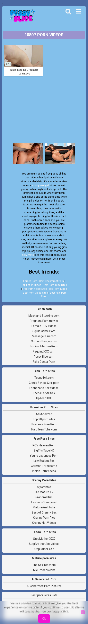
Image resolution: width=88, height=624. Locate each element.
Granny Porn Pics (44, 517)
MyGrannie (44, 487)
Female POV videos (44, 326)
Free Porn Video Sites (34, 288)
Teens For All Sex (44, 393)
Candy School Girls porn (44, 382)
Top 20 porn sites (44, 419)
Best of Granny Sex (44, 512)
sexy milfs (28, 254)
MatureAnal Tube (44, 507)
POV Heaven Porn (44, 445)
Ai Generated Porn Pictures (44, 586)
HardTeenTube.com (44, 429)
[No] (83, 612)
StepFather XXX (44, 549)
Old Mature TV (44, 492)
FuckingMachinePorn (44, 346)
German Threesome (44, 465)
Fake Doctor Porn (44, 361)
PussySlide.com (44, 356)
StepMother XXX (44, 538)
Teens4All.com (44, 377)
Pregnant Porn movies (44, 320)
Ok (44, 618)
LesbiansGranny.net (44, 502)
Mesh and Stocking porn (44, 315)
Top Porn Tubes (58, 288)
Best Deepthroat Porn (51, 281)
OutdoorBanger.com (44, 341)
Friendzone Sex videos (44, 388)
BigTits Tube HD (44, 450)
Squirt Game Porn (44, 331)
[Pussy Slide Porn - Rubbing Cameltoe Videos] (21, 16)
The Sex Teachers (44, 565)
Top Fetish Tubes (31, 284)
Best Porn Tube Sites (55, 284)
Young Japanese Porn (44, 455)
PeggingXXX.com (44, 351)
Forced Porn (30, 281)
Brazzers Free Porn (44, 424)
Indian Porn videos (44, 471)
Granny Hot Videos (44, 522)
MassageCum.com (44, 336)
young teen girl (40, 185)
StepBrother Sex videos (44, 543)
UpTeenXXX (44, 398)
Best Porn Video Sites (35, 292)
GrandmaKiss (44, 497)
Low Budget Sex (44, 460)
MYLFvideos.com (44, 570)
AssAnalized (44, 414)
